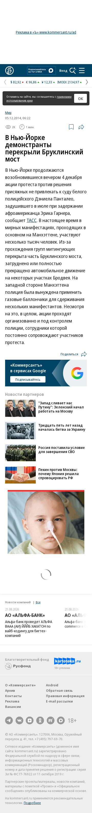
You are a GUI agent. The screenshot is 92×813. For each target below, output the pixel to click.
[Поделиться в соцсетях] (81, 127)
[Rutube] (50, 720)
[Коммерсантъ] (9, 70)
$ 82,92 (15, 82)
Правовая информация (65, 696)
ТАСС (32, 220)
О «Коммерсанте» (20, 685)
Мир (8, 112)
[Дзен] (29, 720)
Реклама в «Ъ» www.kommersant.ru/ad (46, 32)
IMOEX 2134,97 (68, 82)
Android (52, 685)
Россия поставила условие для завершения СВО (61, 449)
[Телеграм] (9, 720)
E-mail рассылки (59, 701)
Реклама (12, 701)
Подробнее (32, 802)
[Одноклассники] (40, 720)
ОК (80, 98)
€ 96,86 (31, 82)
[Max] (61, 720)
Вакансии (13, 706)
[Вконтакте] (19, 720)
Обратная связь (59, 690)
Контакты (13, 696)
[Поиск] (73, 70)
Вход (63, 70)
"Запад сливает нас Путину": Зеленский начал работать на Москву (61, 407)
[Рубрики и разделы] (82, 70)
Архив (10, 690)
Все (38, 602)
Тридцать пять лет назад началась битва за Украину (61, 427)
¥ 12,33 (47, 82)
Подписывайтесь (27, 379)
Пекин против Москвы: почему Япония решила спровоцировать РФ (58, 473)
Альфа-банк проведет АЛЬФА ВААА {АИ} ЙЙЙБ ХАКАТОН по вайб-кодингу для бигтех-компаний (28, 628)
